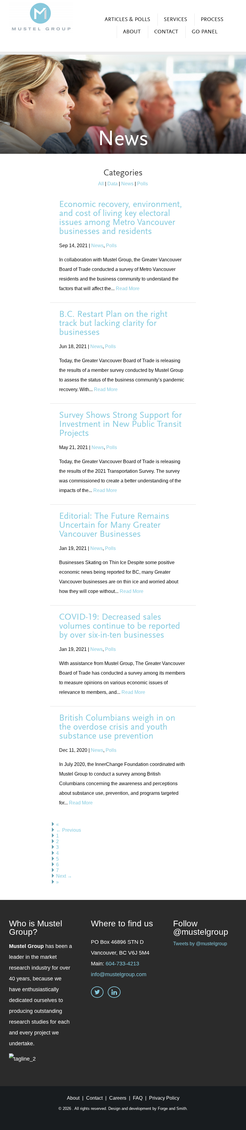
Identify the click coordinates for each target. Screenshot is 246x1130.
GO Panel (205, 32)
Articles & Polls (127, 20)
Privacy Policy (164, 1098)
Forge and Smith (172, 1108)
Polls (142, 183)
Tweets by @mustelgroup (200, 943)
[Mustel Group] (41, 17)
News (127, 183)
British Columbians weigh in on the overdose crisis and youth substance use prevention (117, 727)
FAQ (137, 1098)
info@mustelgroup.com (118, 974)
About (132, 32)
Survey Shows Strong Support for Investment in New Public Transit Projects (120, 424)
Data (112, 183)
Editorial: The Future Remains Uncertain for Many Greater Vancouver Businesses (114, 525)
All (101, 183)
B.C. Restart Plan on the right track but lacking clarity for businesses (113, 323)
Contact (166, 32)
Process (212, 20)
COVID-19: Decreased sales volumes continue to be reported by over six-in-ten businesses (119, 626)
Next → (64, 876)
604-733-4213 (122, 964)
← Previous (68, 830)
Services (175, 20)
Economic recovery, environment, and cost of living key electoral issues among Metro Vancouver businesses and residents (120, 218)
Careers (117, 1098)
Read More (128, 288)
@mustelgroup (200, 932)
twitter (97, 993)
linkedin (114, 993)
